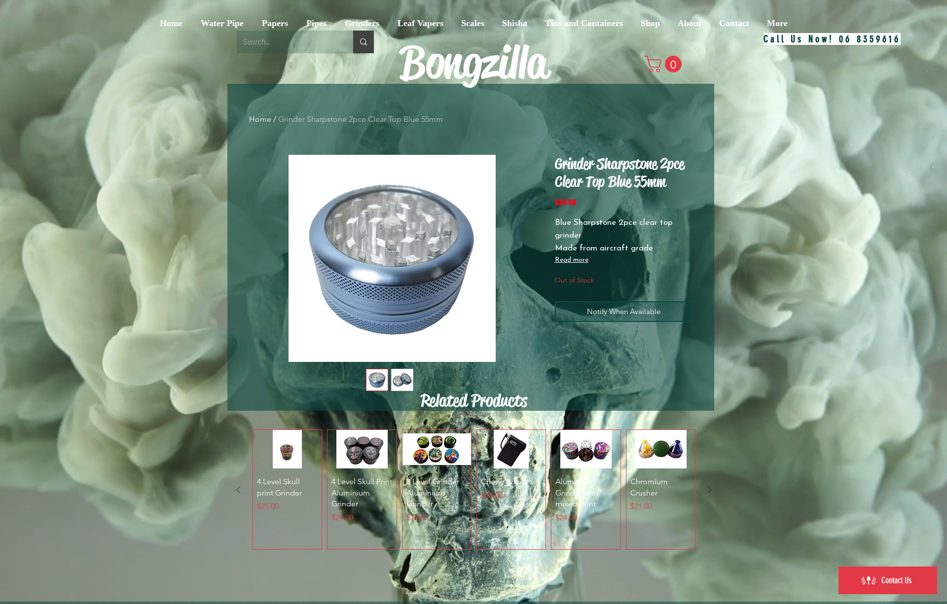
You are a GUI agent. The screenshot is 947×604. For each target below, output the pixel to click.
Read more (571, 260)
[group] (474, 489)
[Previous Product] (238, 490)
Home (260, 119)
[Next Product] (710, 490)
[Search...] (363, 42)
